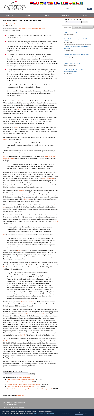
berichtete (9, 341)
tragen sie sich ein (38, 394)
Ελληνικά (45, 4)
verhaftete (18, 101)
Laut (4, 156)
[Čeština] (34, 3)
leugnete (5, 139)
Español (51, 4)
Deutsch (41, 4)
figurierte (27, 199)
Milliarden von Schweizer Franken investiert (30, 314)
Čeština (34, 4)
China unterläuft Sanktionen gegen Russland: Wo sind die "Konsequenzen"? (29, 389)
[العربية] (31, 3)
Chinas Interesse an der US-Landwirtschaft (20, 382)
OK (79, 412)
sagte (16, 127)
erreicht (19, 250)
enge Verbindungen (48, 179)
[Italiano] (62, 3)
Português (74, 4)
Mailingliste (65, 15)
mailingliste (20, 396)
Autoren (28, 15)
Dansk (38, 4)
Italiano (62, 4)
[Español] (51, 3)
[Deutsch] (41, 3)
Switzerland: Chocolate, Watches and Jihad (32, 28)
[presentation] (67, 27)
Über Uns (9, 15)
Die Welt (22, 335)
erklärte (19, 109)
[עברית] (58, 3)
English (48, 4)
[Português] (74, 3)
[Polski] (70, 3)
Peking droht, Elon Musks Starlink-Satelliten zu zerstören (24, 384)
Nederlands (66, 4)
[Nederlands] (66, 3)
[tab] (67, 27)
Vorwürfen (14, 183)
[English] (48, 3)
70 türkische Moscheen (27, 302)
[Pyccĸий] (77, 3)
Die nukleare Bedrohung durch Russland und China (22, 386)
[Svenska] (81, 3)
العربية (31, 4)
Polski (70, 4)
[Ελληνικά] (45, 3)
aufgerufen (51, 215)
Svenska (81, 4)
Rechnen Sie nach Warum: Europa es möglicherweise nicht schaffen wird (73, 32)
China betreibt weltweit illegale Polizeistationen (20, 379)
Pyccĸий (78, 4)
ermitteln (21, 191)
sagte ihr (55, 221)
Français (55, 4)
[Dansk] (37, 3)
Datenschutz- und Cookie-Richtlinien (14, 407)
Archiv (47, 15)
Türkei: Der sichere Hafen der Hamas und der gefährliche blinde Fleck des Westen (76, 63)
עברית (59, 4)
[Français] (55, 3)
